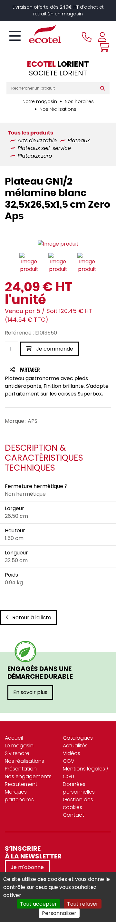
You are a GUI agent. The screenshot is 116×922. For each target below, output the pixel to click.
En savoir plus (30, 692)
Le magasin (19, 745)
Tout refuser (82, 904)
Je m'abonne (27, 867)
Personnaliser (59, 913)
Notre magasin (40, 101)
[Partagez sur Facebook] (42, 370)
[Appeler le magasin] (87, 37)
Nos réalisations (58, 109)
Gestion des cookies (78, 803)
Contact (73, 815)
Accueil (14, 738)
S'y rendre (17, 753)
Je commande (54, 348)
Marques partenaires (19, 795)
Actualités (75, 745)
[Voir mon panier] (102, 47)
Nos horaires (79, 101)
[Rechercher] (104, 88)
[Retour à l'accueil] (33, 33)
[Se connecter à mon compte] (102, 37)
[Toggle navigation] (15, 36)
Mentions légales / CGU (86, 772)
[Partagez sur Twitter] (54, 370)
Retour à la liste (31, 617)
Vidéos (71, 753)
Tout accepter (38, 904)
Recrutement (21, 784)
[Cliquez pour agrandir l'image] (58, 244)
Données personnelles (79, 788)
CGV (68, 761)
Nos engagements (28, 776)
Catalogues (78, 738)
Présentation (21, 768)
